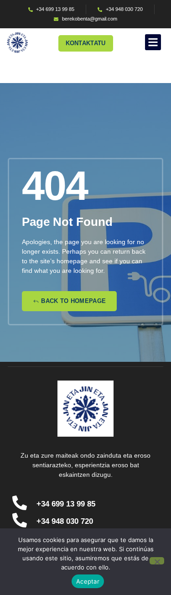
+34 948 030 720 (64, 521)
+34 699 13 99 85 (65, 504)
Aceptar (87, 581)
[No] (157, 560)
